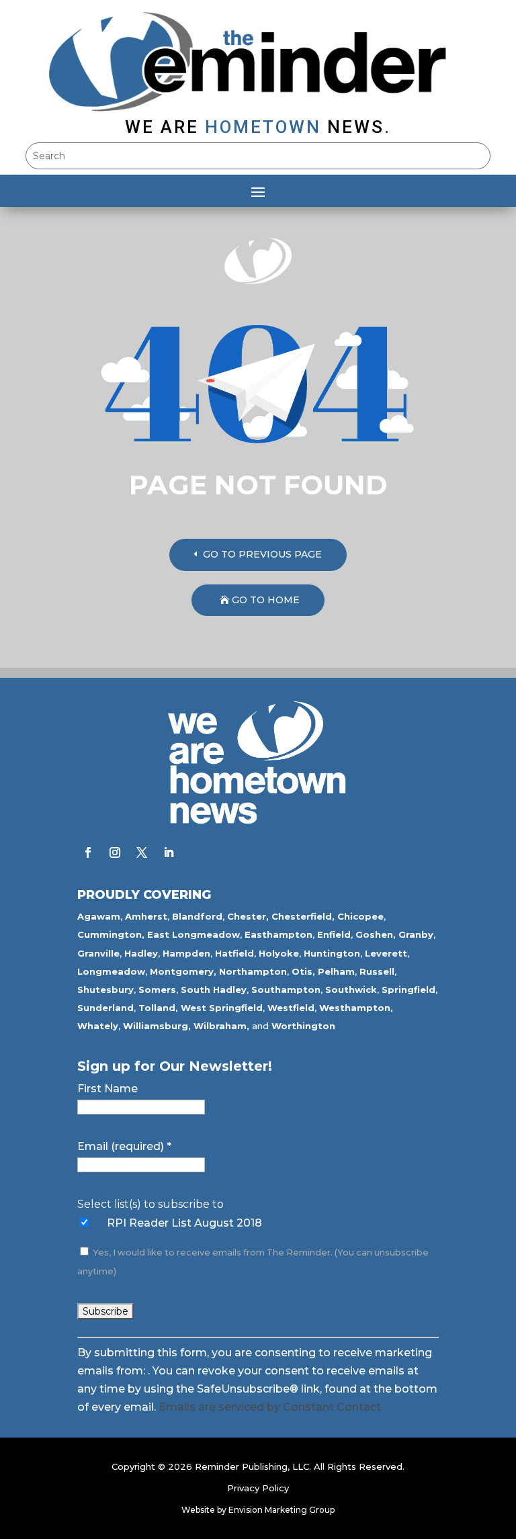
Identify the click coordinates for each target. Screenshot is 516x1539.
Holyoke (279, 953)
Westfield (290, 1007)
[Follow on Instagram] (115, 852)
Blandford (197, 916)
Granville (98, 953)
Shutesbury (105, 989)
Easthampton (278, 934)
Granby (415, 934)
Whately (97, 1025)
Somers (157, 989)
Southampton (285, 989)
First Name (107, 1088)
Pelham (336, 971)
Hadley (141, 953)
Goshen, (375, 934)
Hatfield (234, 953)
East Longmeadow (193, 934)
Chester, (248, 916)
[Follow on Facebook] (88, 852)
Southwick (351, 989)
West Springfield (222, 1007)
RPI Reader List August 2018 (184, 1223)
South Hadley (214, 989)
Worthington (303, 1025)
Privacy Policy (258, 1488)
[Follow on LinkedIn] (168, 852)
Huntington (332, 953)
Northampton (253, 971)
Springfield (408, 989)
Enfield (334, 934)
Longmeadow (111, 971)
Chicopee (360, 916)
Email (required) (124, 1146)
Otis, (303, 971)
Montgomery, (183, 971)
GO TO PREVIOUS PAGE (262, 554)
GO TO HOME (266, 600)
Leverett (386, 953)
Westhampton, (356, 1007)
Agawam (98, 916)
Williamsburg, (157, 1025)
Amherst (146, 916)
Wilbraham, (221, 1025)
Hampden (186, 953)
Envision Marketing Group (281, 1510)
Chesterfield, (303, 916)
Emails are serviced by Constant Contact (270, 1407)
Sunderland (105, 1007)
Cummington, (110, 934)
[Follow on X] (142, 852)
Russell (376, 971)
